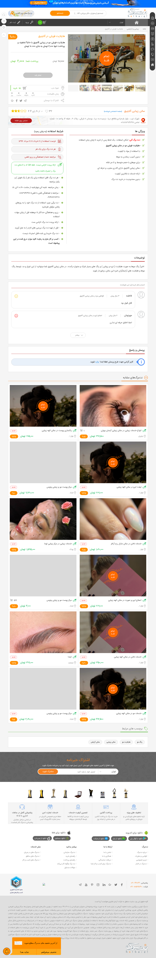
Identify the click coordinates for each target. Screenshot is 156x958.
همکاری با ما (106, 856)
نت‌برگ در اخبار (141, 863)
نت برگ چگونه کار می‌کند (66, 863)
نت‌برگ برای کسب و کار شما (101, 863)
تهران (121, 22)
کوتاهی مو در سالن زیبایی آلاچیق (92, 296)
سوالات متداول (69, 867)
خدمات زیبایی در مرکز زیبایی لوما (58, 543)
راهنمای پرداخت (69, 860)
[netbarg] (137, 947)
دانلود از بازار (117, 838)
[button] (74, 58)
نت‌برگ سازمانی (69, 852)
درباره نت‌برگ (142, 852)
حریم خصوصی (141, 860)
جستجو (60, 13)
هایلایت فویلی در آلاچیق (51, 36)
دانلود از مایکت (98, 838)
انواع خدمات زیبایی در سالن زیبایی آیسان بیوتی (121, 430)
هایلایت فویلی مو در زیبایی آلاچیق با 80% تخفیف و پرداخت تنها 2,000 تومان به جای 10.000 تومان (41, 44)
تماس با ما (107, 852)
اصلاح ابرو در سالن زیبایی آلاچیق (90, 315)
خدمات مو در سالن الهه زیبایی (128, 713)
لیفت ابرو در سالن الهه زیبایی (129, 487)
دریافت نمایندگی (105, 860)
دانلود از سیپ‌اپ (40, 838)
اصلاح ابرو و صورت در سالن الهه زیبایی (124, 600)
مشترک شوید (48, 771)
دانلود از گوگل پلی (136, 838)
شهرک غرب (55, 88)
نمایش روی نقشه (21, 120)
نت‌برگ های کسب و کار (30, 860)
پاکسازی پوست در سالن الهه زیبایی (57, 430)
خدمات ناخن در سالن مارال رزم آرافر (126, 543)
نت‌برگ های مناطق (32, 856)
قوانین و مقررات (141, 856)
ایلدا (70, 657)
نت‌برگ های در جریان (31, 852)
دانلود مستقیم (60, 838)
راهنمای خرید (70, 856)
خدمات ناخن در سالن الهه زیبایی (127, 657)
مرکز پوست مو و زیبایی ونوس (59, 487)
